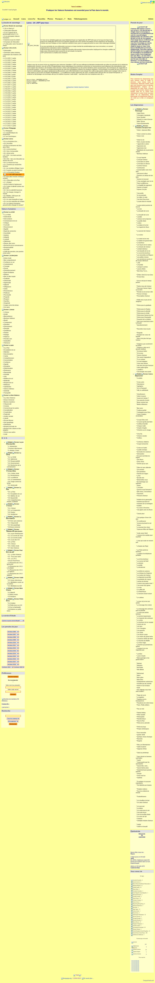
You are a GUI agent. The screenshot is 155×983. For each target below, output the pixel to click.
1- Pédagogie (8, 131)
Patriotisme (7, 424)
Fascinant (140, 493)
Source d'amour (142, 355)
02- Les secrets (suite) (15, 538)
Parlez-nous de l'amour (144, 286)
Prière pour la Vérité (143, 313)
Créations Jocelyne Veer (143, 127)
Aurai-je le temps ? (143, 398)
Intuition (6, 235)
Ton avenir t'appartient (144, 357)
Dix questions (141, 471)
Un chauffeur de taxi (143, 800)
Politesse (7, 293)
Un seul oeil (140, 806)
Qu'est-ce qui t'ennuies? (144, 489)
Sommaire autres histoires (12, 52)
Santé (139, 760)
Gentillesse (7, 330)
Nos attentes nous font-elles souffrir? (143, 690)
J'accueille (140, 193)
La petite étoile (141, 221)
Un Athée (140, 808)
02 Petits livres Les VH (15, 605)
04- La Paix (11, 542)
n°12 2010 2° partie (10, 103)
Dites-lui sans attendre (144, 467)
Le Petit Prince (141, 591)
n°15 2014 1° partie (10, 117)
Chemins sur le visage (144, 430)
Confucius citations (143, 442)
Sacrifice (6, 301)
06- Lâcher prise (9, 153)
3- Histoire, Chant (13, 450)
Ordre (5, 289)
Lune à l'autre (141, 656)
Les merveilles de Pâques (145, 255)
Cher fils (139, 434)
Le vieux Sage (141, 643)
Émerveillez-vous (142, 480)
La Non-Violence (14, 395)
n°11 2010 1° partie (10, 99)
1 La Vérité (7, 215)
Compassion (8, 322)
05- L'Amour (12, 544)
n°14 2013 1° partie (10, 113)
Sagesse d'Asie (142, 749)
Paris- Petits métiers (143, 705)
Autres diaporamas (144, 375)
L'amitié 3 (140, 369)
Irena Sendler (141, 117)
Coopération (8, 412)
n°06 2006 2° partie (10, 81)
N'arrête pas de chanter (144, 683)
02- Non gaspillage (14, 525)
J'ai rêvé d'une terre (143, 199)
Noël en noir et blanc (143, 685)
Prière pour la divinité (143, 311)
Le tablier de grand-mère (144, 241)
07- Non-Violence (13, 548)
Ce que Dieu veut (142, 420)
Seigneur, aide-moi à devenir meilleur (143, 348)
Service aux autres (9, 432)
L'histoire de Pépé (142, 546)
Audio (21, 577)
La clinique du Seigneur (144, 573)
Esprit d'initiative (9, 272)
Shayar (139, 773)
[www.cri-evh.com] (147, 2)
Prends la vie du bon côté (145, 292)
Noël (138, 688)
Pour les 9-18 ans (14, 551)
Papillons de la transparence (141, 700)
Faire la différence (142, 183)
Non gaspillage (8, 422)
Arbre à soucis (141, 396)
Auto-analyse (8, 219)
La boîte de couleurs (143, 571)
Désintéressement (9, 270)
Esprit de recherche (10, 231)
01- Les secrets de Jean (15, 535)
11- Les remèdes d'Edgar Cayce (14, 168)
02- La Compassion (14, 510)
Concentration (8, 360)
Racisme (140, 739)
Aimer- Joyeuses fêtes (144, 130)
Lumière (139, 654)
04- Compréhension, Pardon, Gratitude (14, 500)
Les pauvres (141, 630)
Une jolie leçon (141, 812)
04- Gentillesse (12, 514)
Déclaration (140, 454)
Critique (6, 223)
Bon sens (140, 408)
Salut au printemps (143, 752)
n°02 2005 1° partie (10, 62)
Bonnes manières (9, 402)
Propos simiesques (143, 729)
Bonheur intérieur (9, 318)
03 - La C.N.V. (12, 558)
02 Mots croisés (13, 594)
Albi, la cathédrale (142, 390)
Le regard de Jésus (143, 227)
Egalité (6, 229)
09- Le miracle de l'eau (11, 162)
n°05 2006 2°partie (10, 76)
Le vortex (140, 620)
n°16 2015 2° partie (10, 121)
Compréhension (9, 358)
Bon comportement (10, 260)
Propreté (6, 297)
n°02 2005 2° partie (10, 64)
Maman (139, 663)
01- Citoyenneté (13, 523)
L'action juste (13, 255)
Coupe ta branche (142, 444)
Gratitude (7, 278)
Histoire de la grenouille (144, 499)
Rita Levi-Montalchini (143, 745)
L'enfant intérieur (142, 249)
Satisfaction (7, 387)
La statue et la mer (142, 225)
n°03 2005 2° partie (10, 68)
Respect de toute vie (10, 426)
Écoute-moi (140, 478)
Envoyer (13, 694)
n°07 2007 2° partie (10, 85)
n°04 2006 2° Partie (10, 72)
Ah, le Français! (142, 388)
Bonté (6, 320)
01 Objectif (11, 592)
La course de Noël (142, 561)
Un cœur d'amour (142, 802)
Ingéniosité (7, 282)
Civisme (6, 406)
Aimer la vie (140, 140)
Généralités (7, 50)
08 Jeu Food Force (14, 560)
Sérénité (6, 391)
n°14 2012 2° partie (10, 111)
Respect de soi (8, 382)
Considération (8, 410)
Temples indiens (142, 789)
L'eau (138, 476)
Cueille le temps (142, 450)
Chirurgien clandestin (143, 115)
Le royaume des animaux (145, 618)
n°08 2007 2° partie (10, 89)
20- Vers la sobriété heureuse (13, 190)
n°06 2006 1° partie (10, 79)
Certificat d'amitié (142, 424)
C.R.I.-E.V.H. (13, 48)
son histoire (148, 785)
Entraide (6, 328)
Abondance (140, 384)
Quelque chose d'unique (144, 737)
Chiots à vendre (142, 436)
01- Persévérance (13, 475)
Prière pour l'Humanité (144, 317)
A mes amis (140, 382)
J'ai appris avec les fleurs (145, 510)
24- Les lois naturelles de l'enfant (14, 201)
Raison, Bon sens (9, 243)
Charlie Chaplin (142, 428)
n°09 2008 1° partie (10, 91)
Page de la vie (141, 695)
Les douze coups (142, 634)
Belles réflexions (142, 404)
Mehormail (140, 673)
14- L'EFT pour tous (15, 174)
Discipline (7, 366)
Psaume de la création (144, 319)
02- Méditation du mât (15, 586)
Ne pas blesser (8, 420)
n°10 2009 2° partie (10, 97)
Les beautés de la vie (143, 251)
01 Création (11, 603)
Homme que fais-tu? (143, 501)
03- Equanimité (13, 498)
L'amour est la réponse (144, 219)
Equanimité (7, 372)
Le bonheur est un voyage (145, 622)
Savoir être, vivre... (142, 766)
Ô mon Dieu (140, 277)
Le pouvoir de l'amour (143, 231)
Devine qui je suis (142, 463)
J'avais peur (140, 513)
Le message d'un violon (144, 605)
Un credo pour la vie (143, 810)
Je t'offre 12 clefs (142, 197)
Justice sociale (8, 416)
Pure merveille (141, 733)
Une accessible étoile (143, 814)
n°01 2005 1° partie (10, 58)
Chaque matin (141, 426)
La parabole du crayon (144, 579)
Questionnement (142, 325)
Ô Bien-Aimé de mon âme (145, 275)
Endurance (7, 370)
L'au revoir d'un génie (143, 585)
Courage (6, 266)
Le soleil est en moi (143, 239)
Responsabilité (8, 247)
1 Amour (6, 312)
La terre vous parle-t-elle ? (145, 583)
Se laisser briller (142, 351)
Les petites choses (143, 257)
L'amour (11, 309)
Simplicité (7, 303)
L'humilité (140, 265)
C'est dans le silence (143, 164)
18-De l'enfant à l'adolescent (12, 184)
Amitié (6, 314)
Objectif (6, 285)
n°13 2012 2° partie (10, 109)
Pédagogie (12, 128)
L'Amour (9, 506)
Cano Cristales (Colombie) (141, 415)
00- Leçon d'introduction (15, 533)
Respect (6, 299)
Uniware (139, 818)
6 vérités (139, 378)
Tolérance (7, 343)
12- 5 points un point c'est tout (13, 170)
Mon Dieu (140, 679)
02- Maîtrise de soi (14, 496)
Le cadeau (140, 597)
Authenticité (7, 217)
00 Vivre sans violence (15, 521)
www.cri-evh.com (135, 960)
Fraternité (7, 414)
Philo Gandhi (141, 715)
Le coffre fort (141, 589)
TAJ (138, 785)
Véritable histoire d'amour (145, 820)
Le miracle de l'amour (143, 247)
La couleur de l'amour (143, 575)
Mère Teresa (141, 121)
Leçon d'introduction (14, 443)
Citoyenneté (7, 404)
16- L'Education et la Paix (12, 180)
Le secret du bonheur (143, 253)
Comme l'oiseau (142, 166)
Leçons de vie (141, 624)
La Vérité (13, 453)
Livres (11, 139)
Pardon (6, 332)
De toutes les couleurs (144, 452)
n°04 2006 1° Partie (10, 70)
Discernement (8, 227)
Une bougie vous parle (144, 371)
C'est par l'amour (142, 159)
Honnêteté (7, 233)
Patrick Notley (141, 713)
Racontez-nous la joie (144, 329)
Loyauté (6, 239)
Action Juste (7, 258)
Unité (5, 434)
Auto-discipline (8, 354)
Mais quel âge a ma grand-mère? (142, 658)
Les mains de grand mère (145, 636)
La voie (139, 587)
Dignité (6, 364)
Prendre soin (8, 339)
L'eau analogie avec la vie (145, 181)
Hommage (138, 111)
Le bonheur (140, 243)
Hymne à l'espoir (142, 187)
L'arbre (139, 223)
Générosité (7, 280)
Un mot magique (142, 361)
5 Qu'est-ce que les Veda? (12, 40)
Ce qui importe (141, 157)
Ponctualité (7, 295)
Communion (141, 168)
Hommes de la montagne (145, 503)
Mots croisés (14, 589)
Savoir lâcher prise (143, 768)
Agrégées (140, 386)
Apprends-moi (141, 146)
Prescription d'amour (143, 296)
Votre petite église (142, 367)
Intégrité (6, 237)
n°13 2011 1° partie (10, 107)
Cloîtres (139, 438)
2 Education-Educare (10, 30)
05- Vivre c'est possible (11, 151)
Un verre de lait (141, 816)
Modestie (7, 380)
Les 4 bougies (141, 628)
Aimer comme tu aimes (144, 134)
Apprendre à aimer (143, 144)
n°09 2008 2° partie (10, 93)
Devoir (6, 268)
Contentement (8, 264)
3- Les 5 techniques (10, 136)
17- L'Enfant (7, 182)
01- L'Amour (12, 508)
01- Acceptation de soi (15, 494)
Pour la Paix (141, 721)
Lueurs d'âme (141, 269)
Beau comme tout (142, 402)
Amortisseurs (141, 394)
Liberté (6, 418)
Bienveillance (8, 316)
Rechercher (13, 724)
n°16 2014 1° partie (10, 119)
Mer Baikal (140, 669)
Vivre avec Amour (142, 363)
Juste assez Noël (142, 533)
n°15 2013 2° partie (10, 115)
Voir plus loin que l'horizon (145, 365)
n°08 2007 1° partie (10, 87)
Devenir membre (13, 676)
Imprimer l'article (83, 87)
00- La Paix (11, 492)
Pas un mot (140, 709)
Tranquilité (7, 393)
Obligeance (7, 287)
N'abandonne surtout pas (145, 681)
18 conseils (140, 469)
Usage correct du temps (11, 305)
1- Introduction (12, 446)
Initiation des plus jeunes (14, 531)
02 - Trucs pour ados (14, 556)
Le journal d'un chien (143, 527)
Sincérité (6, 249)
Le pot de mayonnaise (144, 616)
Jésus (139, 525)
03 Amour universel (14, 527)
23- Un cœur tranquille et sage (13, 199)
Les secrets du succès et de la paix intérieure (144, 260)
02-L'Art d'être (8, 143)
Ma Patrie (140, 667)
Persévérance (8, 291)
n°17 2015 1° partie (10, 124)
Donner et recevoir (143, 179)
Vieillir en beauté (142, 826)
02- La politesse (13, 477)
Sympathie (7, 341)
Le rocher (140, 235)
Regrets (139, 741)
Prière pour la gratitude (144, 305)
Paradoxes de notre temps (145, 703)
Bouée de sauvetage (15, 26)
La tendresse (141, 567)
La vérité (12, 212)
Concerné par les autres (11, 408)
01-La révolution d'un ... (11, 141)
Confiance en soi (9, 262)
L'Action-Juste (11, 471)
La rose (139, 209)
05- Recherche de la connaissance (14, 466)
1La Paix (6, 348)
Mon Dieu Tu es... (142, 271)
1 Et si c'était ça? (9, 28)
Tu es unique (141, 359)
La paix (11, 345)
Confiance (7, 362)
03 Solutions (12, 596)
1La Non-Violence (9, 398)
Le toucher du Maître (143, 640)
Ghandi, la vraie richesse (144, 119)
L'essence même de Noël (145, 638)
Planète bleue (141, 719)
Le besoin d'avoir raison (144, 593)
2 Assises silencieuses (15, 448)
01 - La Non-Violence (14, 554)
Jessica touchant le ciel (144, 523)
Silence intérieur (9, 389)
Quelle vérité (141, 735)
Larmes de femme (142, 581)
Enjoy (139, 485)
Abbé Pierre (140, 113)
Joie (5, 376)
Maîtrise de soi (8, 378)
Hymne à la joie (142, 189)
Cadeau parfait (141, 410)
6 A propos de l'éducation (11, 42)
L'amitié (139, 217)
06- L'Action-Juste (13, 546)
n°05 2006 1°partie (10, 74)
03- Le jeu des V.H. (14, 540)
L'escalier (140, 487)
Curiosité (7, 225)
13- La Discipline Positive (12, 172)
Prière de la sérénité (143, 723)
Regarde (140, 333)
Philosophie (140, 717)
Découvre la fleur (142, 173)
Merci (138, 675)
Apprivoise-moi (141, 148)
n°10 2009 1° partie (10, 95)
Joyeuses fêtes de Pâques (145, 529)
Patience (6, 337)
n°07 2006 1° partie (10, 83)
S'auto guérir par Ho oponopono (142, 763)
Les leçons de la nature (144, 245)
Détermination (8, 368)
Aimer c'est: (140, 136)
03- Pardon (11, 512)
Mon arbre (140, 677)
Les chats (140, 632)
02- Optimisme (12, 459)
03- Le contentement (14, 479)
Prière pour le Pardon (143, 309)
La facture (140, 563)
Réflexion (7, 384)
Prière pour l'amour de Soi (145, 315)
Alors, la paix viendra (143, 142)
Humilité (6, 374)
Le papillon (140, 697)
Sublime (139, 777)
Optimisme (7, 241)
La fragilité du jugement (144, 185)
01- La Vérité (12, 457)
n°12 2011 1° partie (10, 105)
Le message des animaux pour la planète (144, 609)
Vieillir (139, 824)
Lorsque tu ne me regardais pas (142, 649)
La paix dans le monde (144, 201)
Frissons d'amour (142, 495)
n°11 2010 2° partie (10, 101)
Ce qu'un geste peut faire (145, 422)
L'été (138, 263)
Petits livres (14, 600)
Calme (6, 356)
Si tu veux (140, 353)
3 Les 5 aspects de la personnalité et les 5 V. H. (10, 33)
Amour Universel (9, 400)
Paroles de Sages (142, 473)
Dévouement (8, 326)
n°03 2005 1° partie (10, 66)
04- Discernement (13, 463)
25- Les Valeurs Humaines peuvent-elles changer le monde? (13, 204)
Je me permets (141, 195)
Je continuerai (141, 521)
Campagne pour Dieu (143, 412)
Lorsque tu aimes (142, 267)
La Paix (13, 488)
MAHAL (142, 785)
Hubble (139, 505)
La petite (139, 565)
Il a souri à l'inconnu (143, 508)
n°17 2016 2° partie (10, 126)
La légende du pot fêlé (144, 577)
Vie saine (7, 307)
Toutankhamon (141, 796)
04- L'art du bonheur (10, 149)
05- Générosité (12, 485)
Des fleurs (140, 459)
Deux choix (140, 461)
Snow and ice (141, 775)
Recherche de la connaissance (13, 245)
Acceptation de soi (9, 350)
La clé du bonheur (142, 559)
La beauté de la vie (143, 211)
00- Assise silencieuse (15, 580)
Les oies (139, 626)
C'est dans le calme (143, 161)
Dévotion (7, 324)
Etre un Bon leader (10, 276)
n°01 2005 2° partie (10, 60)
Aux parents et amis (143, 400)
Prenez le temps (142, 294)
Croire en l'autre (142, 448)
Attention (6, 352)
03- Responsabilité (14, 461)
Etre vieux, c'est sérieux (144, 491)
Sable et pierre (141, 747)
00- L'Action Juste (13, 473)
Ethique (6, 274)
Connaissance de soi (10, 221)
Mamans (139, 665)
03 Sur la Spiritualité (14, 607)
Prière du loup (141, 727)
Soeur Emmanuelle (143, 123)
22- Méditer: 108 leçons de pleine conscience (11, 196)
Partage (6, 335)
